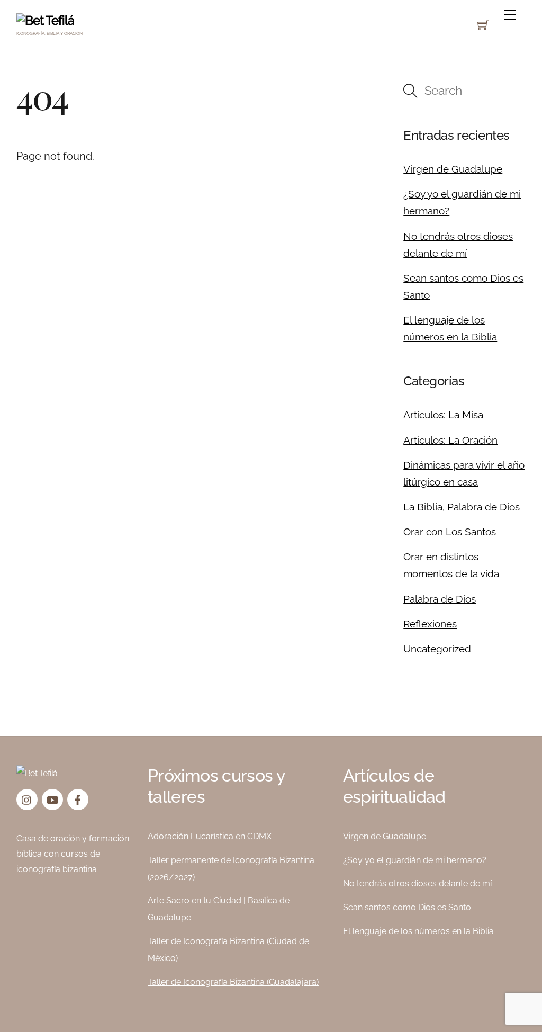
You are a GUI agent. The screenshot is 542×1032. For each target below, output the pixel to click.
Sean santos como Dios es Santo (407, 907)
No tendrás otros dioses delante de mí (417, 883)
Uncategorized (437, 648)
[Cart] (483, 24)
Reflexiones (430, 624)
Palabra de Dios (439, 599)
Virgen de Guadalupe (452, 169)
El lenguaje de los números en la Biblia (418, 931)
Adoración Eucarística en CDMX (210, 836)
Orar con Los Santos (449, 531)
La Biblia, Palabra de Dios (461, 507)
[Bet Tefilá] (45, 20)
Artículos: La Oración (450, 440)
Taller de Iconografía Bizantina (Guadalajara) (233, 982)
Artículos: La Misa (443, 414)
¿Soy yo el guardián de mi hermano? (414, 860)
